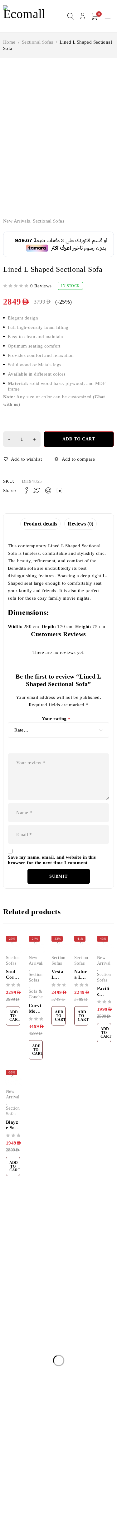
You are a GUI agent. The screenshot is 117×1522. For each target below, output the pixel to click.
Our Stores (80, 1262)
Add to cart (78, 439)
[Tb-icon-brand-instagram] (21, 1291)
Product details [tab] (40, 523)
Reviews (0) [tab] (80, 523)
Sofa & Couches (36, 994)
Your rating (56, 719)
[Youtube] (35, 1291)
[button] (13, 1015)
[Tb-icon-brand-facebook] (7, 1291)
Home (9, 42)
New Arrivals (16, 220)
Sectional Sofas (37, 42)
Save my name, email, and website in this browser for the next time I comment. (52, 860)
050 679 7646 (20, 1282)
